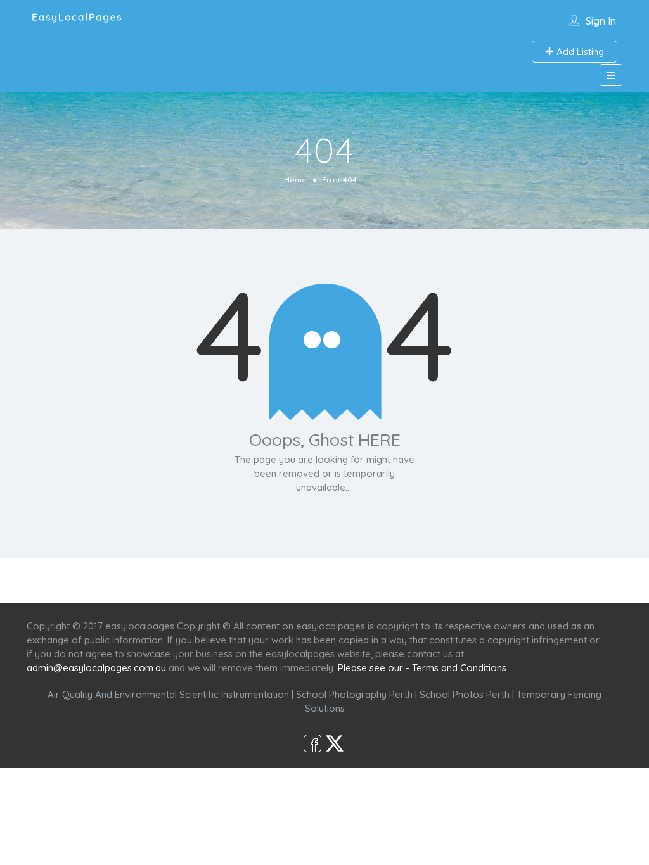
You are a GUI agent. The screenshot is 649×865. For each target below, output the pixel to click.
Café (386, 580)
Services (256, 580)
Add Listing (579, 52)
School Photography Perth (354, 694)
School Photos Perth (465, 694)
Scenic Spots (325, 580)
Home (295, 179)
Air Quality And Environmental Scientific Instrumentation (168, 694)
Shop (429, 580)
